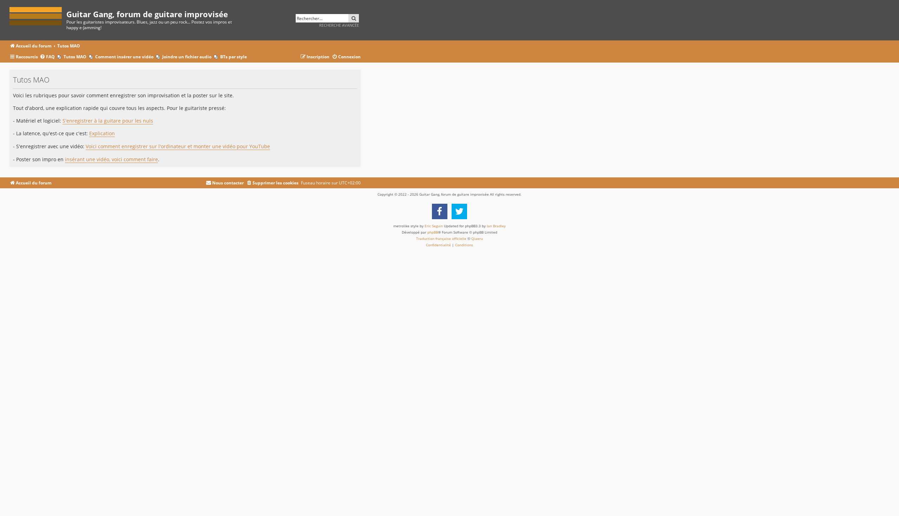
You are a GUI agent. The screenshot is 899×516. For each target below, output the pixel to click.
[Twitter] (459, 211)
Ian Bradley (496, 225)
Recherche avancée (339, 25)
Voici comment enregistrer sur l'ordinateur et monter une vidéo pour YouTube (178, 146)
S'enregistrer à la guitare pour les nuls (108, 121)
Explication (102, 133)
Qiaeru (477, 238)
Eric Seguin (434, 225)
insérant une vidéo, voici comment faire (111, 159)
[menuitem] (47, 57)
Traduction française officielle (441, 238)
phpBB (432, 232)
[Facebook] (439, 211)
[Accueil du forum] (37, 15)
